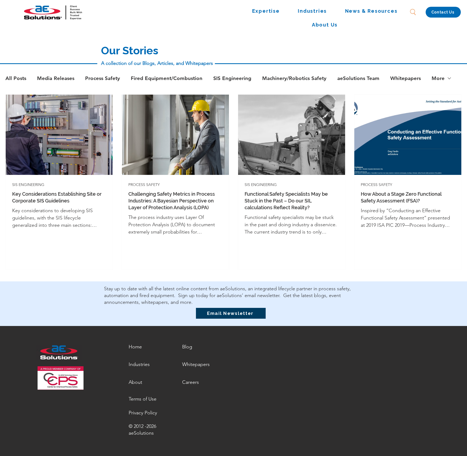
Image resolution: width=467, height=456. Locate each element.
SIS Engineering (232, 78)
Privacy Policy (143, 413)
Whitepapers (405, 78)
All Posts (15, 78)
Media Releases (55, 78)
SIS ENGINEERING (28, 184)
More (438, 78)
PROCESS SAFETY (144, 184)
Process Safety (102, 78)
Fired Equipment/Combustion (166, 78)
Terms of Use (142, 399)
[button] (266, 11)
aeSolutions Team (358, 78)
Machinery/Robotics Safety (294, 78)
